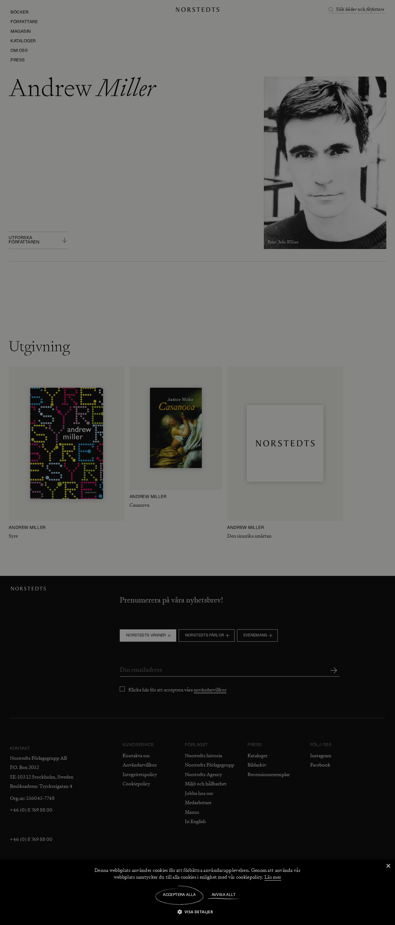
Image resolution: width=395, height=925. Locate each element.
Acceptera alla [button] (179, 895)
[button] (197, 911)
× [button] (388, 866)
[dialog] (197, 462)
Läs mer (272, 877)
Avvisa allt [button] (223, 895)
